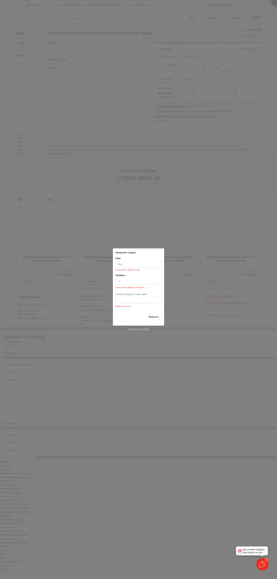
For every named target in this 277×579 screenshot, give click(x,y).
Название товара (125, 252)
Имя (118, 258)
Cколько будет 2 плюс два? (131, 294)
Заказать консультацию (130, 316)
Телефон (120, 275)
